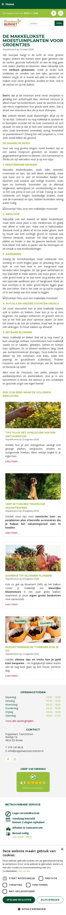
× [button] (62, 849)
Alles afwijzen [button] (50, 899)
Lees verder (24, 871)
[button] (33, 909)
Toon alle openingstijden (19, 721)
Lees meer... (12, 461)
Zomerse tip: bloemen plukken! (28, 575)
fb (53, 13)
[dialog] (33, 880)
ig (60, 13)
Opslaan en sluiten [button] (19, 899)
